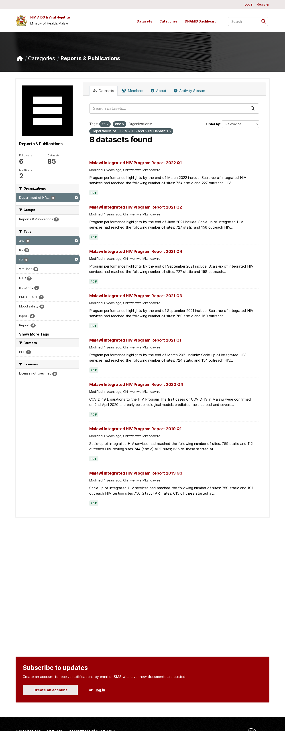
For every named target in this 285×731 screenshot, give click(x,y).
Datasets (144, 21)
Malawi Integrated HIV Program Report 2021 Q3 (135, 295)
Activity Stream (191, 90)
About (160, 90)
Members (135, 90)
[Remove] (107, 124)
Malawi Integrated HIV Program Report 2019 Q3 (135, 473)
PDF (94, 193)
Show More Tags (34, 334)
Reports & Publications (90, 58)
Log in (249, 4)
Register (263, 4)
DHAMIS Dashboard (200, 21)
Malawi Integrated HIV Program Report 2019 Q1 (135, 428)
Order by (213, 124)
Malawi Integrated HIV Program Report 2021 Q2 (135, 207)
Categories (168, 21)
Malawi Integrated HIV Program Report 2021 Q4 (135, 251)
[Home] (20, 58)
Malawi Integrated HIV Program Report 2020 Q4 (136, 384)
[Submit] (265, 21)
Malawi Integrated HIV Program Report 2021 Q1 (135, 340)
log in (100, 690)
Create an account (50, 690)
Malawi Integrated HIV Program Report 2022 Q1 (135, 162)
